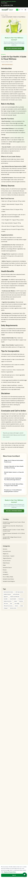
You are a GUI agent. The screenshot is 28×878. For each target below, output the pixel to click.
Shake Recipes (6, 563)
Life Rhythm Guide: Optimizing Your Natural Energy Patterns (12, 478)
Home (2, 15)
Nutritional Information (8, 592)
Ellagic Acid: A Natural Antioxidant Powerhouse (13, 461)
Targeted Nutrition (7, 558)
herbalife (6, 599)
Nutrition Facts (13, 608)
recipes (15, 601)
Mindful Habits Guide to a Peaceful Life (14, 473)
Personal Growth (7, 551)
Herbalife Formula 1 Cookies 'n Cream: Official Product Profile (13, 530)
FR (22, 9)
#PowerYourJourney (8, 605)
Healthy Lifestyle (7, 594)
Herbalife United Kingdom (9, 581)
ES (19, 9)
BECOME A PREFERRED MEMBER (14, 48)
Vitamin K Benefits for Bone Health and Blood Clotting (13, 467)
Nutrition (21, 601)
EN (17, 9)
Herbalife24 (5, 574)
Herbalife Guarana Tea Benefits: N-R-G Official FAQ (14, 534)
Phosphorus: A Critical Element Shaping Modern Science (13, 490)
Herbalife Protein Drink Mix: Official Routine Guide (13, 526)
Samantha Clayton (7, 567)
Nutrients (3, 54)
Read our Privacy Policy (10, 872)
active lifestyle (16, 594)
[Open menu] (25, 9)
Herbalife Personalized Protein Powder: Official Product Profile (14, 522)
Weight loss (5, 553)
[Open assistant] (25, 875)
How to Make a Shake (8, 576)
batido (21, 605)
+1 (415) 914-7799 (8, 5)
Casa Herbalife (13, 599)
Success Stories (6, 560)
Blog (6, 15)
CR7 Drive (6, 603)
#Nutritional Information (7, 64)
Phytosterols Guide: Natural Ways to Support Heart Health (13, 484)
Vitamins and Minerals (14, 596)
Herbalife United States (8, 579)
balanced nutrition (7, 601)
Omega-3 (6, 608)
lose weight (17, 603)
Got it (14, 875)
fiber (11, 603)
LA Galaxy (5, 572)
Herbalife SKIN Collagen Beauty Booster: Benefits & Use (12, 537)
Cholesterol (20, 599)
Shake (4, 565)
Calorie (16, 605)
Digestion (6, 596)
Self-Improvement (19, 592)
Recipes (5, 569)
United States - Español (8, 556)
